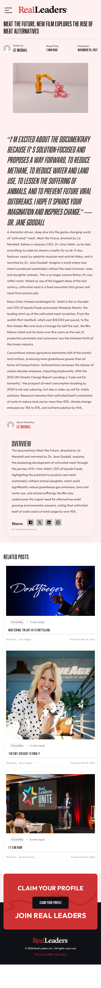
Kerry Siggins (25, 762)
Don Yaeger (25, 639)
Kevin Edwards (26, 857)
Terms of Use (41, 954)
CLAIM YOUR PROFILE (50, 902)
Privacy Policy (59, 954)
